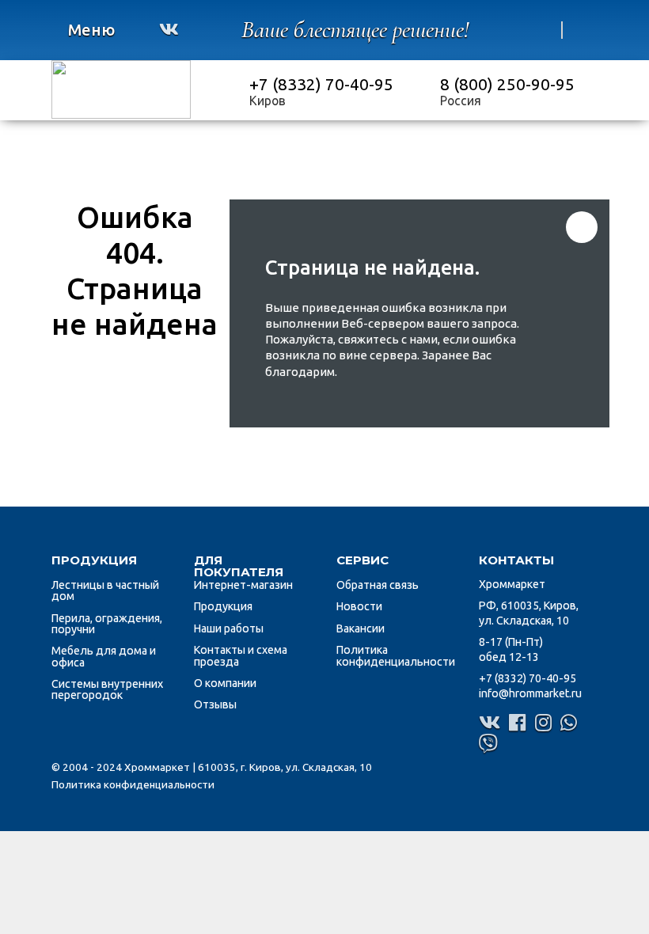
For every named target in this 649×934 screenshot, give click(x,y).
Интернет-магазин (243, 585)
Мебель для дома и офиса (103, 656)
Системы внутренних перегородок (107, 689)
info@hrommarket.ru (530, 693)
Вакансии (360, 628)
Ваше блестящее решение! (355, 30)
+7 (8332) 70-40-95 (321, 83)
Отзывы (215, 704)
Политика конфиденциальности (395, 655)
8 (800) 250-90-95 (507, 83)
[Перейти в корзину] (542, 30)
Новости (359, 606)
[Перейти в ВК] (169, 29)
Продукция (223, 606)
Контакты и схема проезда (240, 655)
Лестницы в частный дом (105, 590)
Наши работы (229, 628)
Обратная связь (377, 585)
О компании (225, 683)
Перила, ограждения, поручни (106, 624)
